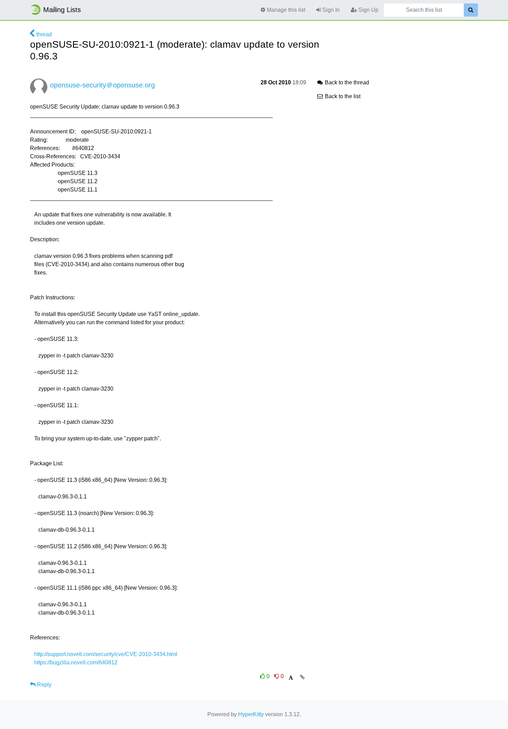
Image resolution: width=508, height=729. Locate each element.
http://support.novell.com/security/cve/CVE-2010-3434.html (105, 654)
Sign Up (367, 10)
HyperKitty (251, 714)
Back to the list (341, 96)
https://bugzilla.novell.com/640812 (75, 662)
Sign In (330, 10)
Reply (43, 685)
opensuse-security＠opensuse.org (102, 85)
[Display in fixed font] (290, 677)
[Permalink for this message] (302, 677)
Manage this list (285, 10)
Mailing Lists (62, 9)
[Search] (471, 10)
